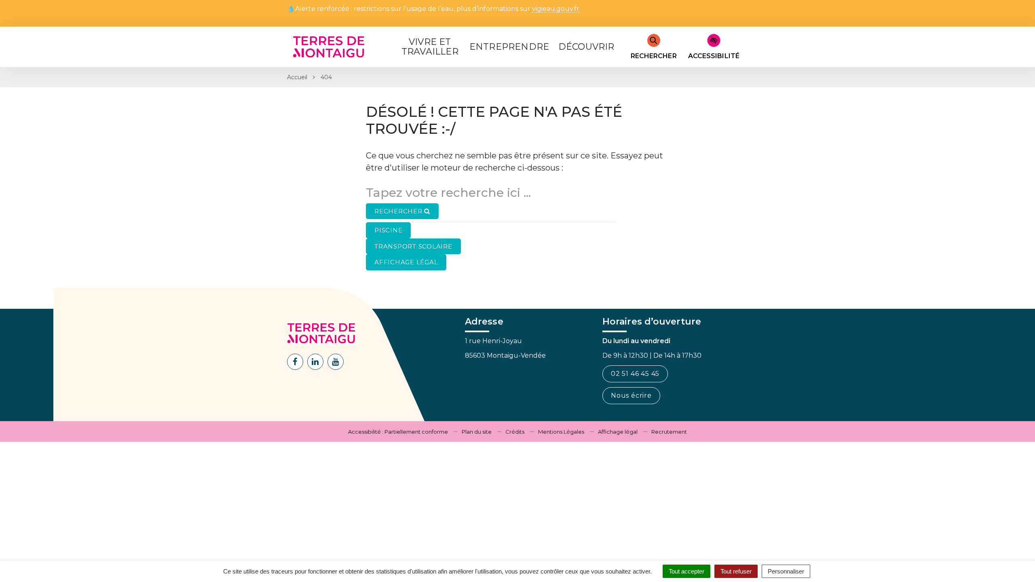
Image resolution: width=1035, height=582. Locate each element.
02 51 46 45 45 (635, 373)
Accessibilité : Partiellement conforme (398, 431)
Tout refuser (736, 571)
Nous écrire (631, 395)
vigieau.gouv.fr (555, 9)
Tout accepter (686, 571)
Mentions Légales (561, 431)
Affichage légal (618, 431)
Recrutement (669, 431)
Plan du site (477, 431)
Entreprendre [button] (509, 46)
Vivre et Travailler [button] (429, 46)
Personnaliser (786, 571)
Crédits (514, 431)
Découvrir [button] (586, 46)
